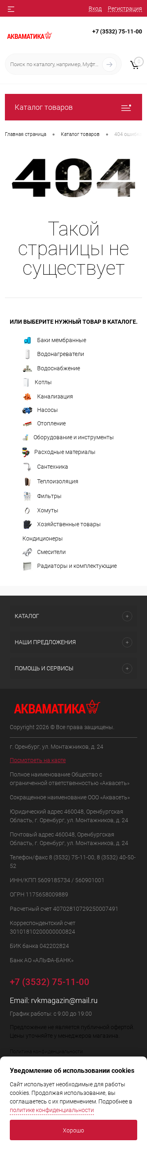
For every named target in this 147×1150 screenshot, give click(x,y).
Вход (95, 8)
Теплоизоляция (57, 481)
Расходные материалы (65, 451)
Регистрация (125, 8)
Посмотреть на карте (38, 760)
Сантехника (52, 466)
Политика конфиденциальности (46, 1051)
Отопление (51, 423)
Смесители (51, 552)
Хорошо (73, 1130)
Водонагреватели (60, 353)
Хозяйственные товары (69, 524)
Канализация (55, 396)
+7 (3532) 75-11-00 (117, 31)
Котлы (43, 381)
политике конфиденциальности (52, 1110)
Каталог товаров (44, 107)
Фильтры (49, 495)
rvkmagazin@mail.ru (64, 1000)
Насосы (47, 410)
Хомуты (47, 510)
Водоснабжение (58, 368)
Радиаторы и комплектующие (77, 566)
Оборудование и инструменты (73, 437)
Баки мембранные (61, 340)
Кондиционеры (42, 538)
